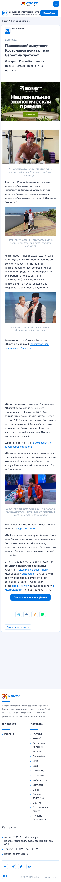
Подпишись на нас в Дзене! (30, 597)
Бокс (35, 765)
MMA (35, 761)
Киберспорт (40, 780)
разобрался (29, 573)
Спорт (5, 21)
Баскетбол (39, 756)
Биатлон (38, 784)
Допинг (37, 789)
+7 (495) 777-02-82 (27, 849)
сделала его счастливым (34, 569)
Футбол (37, 733)
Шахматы (38, 775)
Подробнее (49, 13)
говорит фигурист (26, 528)
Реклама (9, 733)
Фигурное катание (20, 21)
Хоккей (37, 738)
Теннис (37, 751)
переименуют (20, 585)
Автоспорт (39, 770)
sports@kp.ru (20, 853)
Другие (37, 802)
